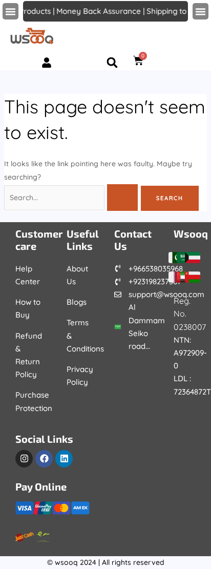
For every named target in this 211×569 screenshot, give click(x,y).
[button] (11, 11)
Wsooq (191, 233)
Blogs (77, 302)
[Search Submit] (122, 197)
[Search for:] (72, 197)
